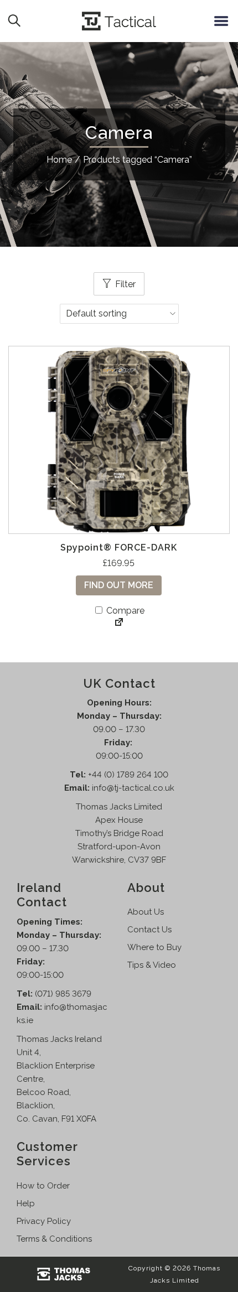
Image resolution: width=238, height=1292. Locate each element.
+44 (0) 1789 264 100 (128, 775)
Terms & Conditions (54, 1239)
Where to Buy (154, 947)
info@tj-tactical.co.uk (133, 788)
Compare (124, 610)
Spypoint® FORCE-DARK (118, 547)
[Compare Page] (119, 623)
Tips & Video (151, 965)
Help (26, 1203)
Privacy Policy (44, 1221)
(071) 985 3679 (63, 994)
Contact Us (149, 930)
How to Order (43, 1186)
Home (59, 159)
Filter (125, 284)
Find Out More (118, 585)
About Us (145, 912)
